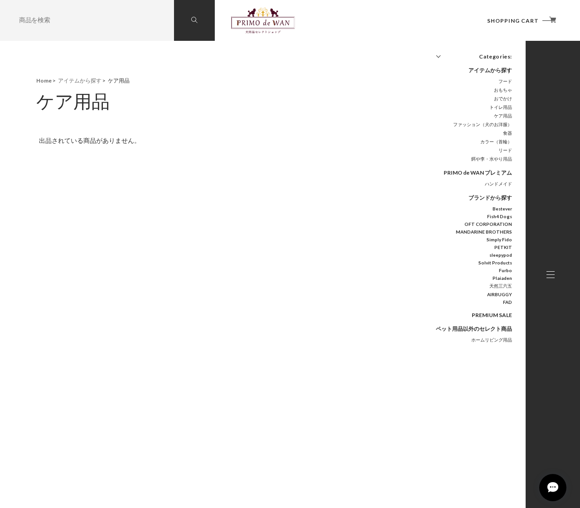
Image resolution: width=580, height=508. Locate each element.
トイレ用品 (500, 107)
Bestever (502, 208)
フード (505, 81)
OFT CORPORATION (488, 224)
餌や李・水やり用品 (491, 158)
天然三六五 (500, 285)
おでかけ (503, 98)
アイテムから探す (490, 70)
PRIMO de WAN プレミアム (478, 172)
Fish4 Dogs (499, 216)
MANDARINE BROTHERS (484, 231)
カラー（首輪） (496, 141)
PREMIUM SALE (492, 315)
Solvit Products (495, 262)
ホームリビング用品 (491, 339)
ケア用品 (503, 115)
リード (505, 150)
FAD (507, 302)
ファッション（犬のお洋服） (482, 124)
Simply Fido (499, 239)
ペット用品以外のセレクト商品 (474, 328)
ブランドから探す (490, 197)
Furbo (505, 270)
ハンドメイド (498, 183)
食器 (507, 133)
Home (44, 80)
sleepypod (500, 255)
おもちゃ (503, 90)
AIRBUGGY (499, 294)
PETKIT (503, 247)
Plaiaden (502, 278)
